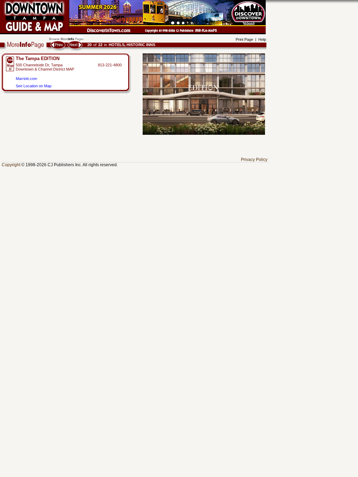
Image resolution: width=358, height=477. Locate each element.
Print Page (244, 39)
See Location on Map (33, 86)
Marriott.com (26, 78)
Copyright (11, 164)
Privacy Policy (254, 159)
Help (262, 39)
